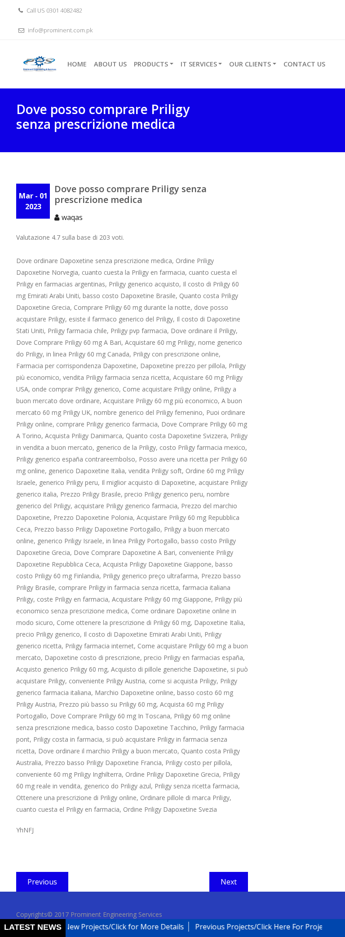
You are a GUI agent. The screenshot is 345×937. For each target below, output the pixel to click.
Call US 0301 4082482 (53, 10)
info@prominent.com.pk (60, 30)
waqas (72, 217)
